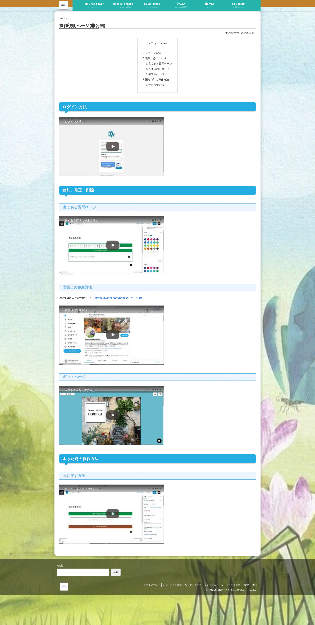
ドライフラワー (152, 584)
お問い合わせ (250, 584)
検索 (60, 566)
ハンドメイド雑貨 (172, 584)
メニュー (153, 43)
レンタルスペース (214, 584)
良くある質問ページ (160, 63)
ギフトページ (156, 74)
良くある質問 (233, 584)
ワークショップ (193, 584)
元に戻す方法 (156, 84)
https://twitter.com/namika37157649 (118, 298)
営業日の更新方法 (158, 68)
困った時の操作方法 (157, 79)
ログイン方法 (153, 52)
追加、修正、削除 (155, 58)
